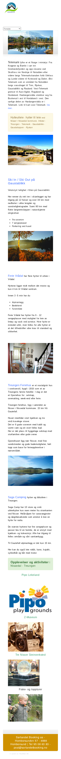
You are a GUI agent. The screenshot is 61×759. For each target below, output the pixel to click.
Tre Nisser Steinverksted (30, 654)
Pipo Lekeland (30, 575)
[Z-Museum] (30, 637)
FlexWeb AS (24, 754)
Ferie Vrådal (15, 275)
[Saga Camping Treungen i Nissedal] (30, 471)
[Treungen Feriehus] (30, 358)
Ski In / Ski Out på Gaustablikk (21, 181)
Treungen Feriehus (19, 385)
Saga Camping (17, 497)
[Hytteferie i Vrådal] (30, 246)
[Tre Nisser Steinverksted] (30, 671)
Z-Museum (30, 617)
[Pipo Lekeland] (30, 599)
